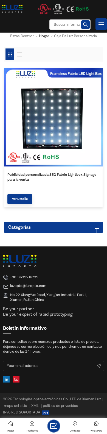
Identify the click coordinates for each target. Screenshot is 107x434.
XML (35, 405)
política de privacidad (60, 405)
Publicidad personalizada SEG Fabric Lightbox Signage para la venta (51, 177)
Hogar (44, 36)
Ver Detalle (20, 199)
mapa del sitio (15, 405)
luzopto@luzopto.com (28, 285)
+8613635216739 (24, 277)
